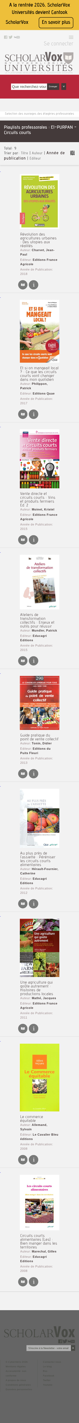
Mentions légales (16, 1366)
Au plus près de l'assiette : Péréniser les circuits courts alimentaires (37, 859)
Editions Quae (44, 393)
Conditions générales (18, 1385)
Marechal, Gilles (44, 1251)
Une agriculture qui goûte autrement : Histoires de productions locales (36, 988)
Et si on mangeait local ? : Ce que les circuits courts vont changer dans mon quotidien (39, 374)
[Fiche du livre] (33, 289)
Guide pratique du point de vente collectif (39, 737)
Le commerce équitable (31, 1119)
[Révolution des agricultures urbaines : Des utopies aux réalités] (39, 201)
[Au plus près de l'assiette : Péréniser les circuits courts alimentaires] (39, 818)
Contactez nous (52, 1362)
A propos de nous (16, 1380)
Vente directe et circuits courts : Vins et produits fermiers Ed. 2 (37, 500)
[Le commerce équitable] (39, 1078)
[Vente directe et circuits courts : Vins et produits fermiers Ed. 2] (39, 458)
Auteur (37, 153)
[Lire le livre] (23, 289)
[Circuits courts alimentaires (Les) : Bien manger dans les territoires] (39, 1202)
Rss (45, 1371)
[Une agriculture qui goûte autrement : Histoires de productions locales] (39, 948)
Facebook (48, 1375)
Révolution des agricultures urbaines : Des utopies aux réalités (38, 240)
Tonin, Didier (42, 743)
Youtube (48, 1385)
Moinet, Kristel (43, 509)
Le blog (47, 1366)
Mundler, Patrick (44, 630)
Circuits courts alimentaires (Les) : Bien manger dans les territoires (38, 1242)
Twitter (47, 1380)
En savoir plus (56, 22)
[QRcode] (72, 154)
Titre (24, 153)
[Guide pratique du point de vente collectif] (39, 703)
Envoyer (53, 87)
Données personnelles (19, 1389)
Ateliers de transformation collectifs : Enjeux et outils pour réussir (37, 621)
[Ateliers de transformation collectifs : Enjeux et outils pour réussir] (39, 582)
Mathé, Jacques (44, 998)
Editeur (35, 158)
